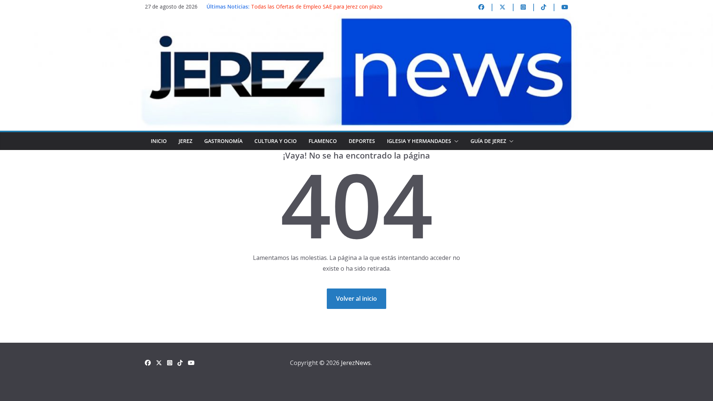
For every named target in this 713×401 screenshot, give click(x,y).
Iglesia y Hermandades (419, 140)
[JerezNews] (356, 18)
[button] (455, 141)
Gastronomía (223, 140)
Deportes (362, 140)
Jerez (185, 140)
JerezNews (356, 363)
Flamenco (323, 140)
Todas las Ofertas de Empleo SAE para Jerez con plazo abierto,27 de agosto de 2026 (316, 10)
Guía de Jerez (488, 140)
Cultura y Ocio (275, 140)
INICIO (159, 140)
